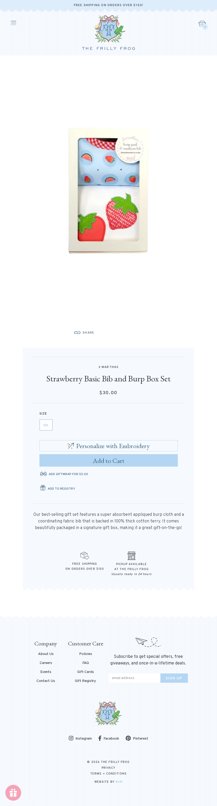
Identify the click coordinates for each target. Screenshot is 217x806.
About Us (46, 654)
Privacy (109, 768)
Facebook (111, 738)
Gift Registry (85, 681)
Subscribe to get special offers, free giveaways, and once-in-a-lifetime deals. (148, 660)
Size (43, 413)
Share (88, 332)
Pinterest (140, 738)
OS (45, 425)
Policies (85, 654)
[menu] (13, 23)
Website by (108, 782)
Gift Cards (85, 672)
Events (45, 672)
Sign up (174, 678)
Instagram (83, 738)
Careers (46, 663)
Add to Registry (61, 489)
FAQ (85, 663)
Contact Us (46, 681)
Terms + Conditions (108, 774)
